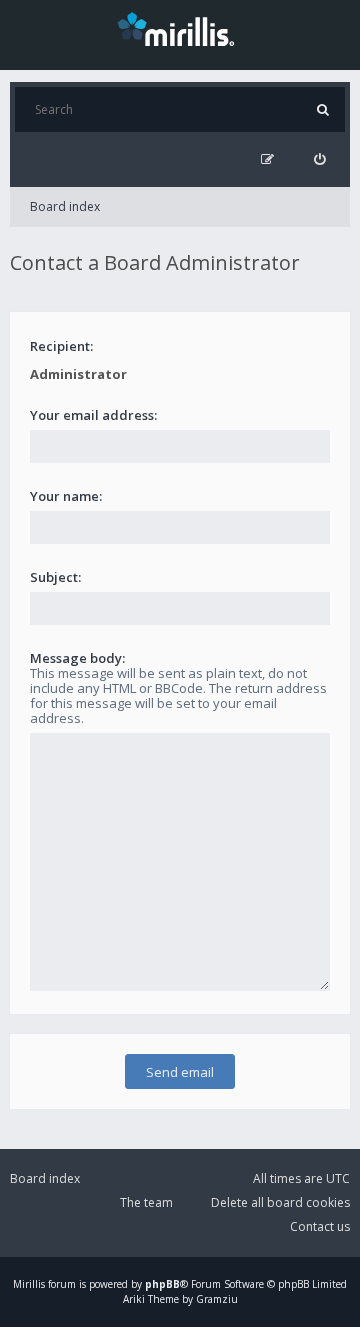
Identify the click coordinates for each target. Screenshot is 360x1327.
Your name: (66, 496)
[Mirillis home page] (180, 28)
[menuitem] (319, 159)
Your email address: (93, 415)
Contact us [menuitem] (320, 1226)
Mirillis (29, 1284)
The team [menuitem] (146, 1202)
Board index (65, 206)
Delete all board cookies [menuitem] (280, 1202)
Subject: (55, 577)
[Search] (322, 109)
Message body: (77, 658)
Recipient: (61, 346)
